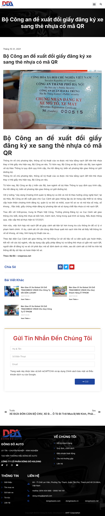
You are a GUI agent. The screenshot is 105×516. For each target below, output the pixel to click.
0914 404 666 (45, 491)
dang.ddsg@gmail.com (42, 496)
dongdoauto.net (92, 501)
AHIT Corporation (72, 513)
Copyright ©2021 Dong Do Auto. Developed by (45, 513)
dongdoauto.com (53, 501)
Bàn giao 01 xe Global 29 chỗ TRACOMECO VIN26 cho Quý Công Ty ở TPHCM (36, 309)
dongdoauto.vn (72, 501)
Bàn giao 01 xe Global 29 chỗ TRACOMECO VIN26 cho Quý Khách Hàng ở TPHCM (82, 290)
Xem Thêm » (25, 299)
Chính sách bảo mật (75, 371)
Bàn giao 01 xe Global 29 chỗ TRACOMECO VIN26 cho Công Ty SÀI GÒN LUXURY (35, 290)
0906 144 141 (59, 491)
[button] (94, 4)
